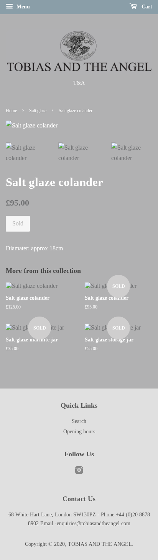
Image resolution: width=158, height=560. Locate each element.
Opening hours (79, 431)
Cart (146, 7)
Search (79, 421)
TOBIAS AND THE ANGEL (100, 544)
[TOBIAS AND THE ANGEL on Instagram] (79, 472)
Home (11, 110)
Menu (22, 7)
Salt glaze (37, 110)
